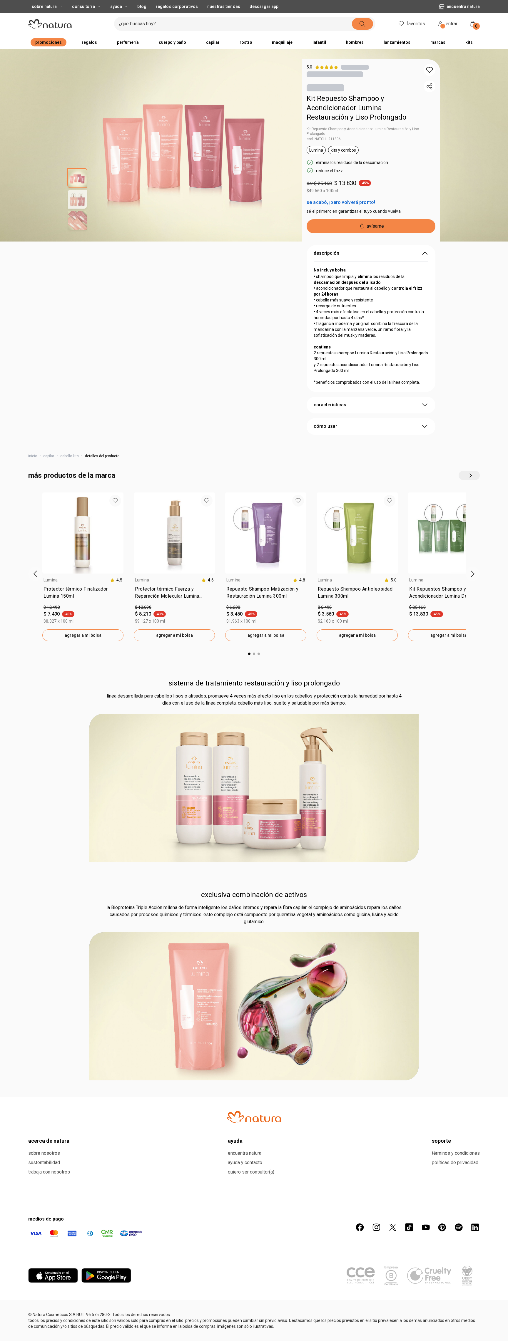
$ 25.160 (417, 607)
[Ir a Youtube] (425, 1227)
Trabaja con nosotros (49, 1172)
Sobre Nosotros (44, 1153)
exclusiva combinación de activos (254, 895)
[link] (83, 594)
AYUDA (116, 6)
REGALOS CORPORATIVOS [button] (177, 6)
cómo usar (325, 426)
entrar (450, 24)
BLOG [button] (141, 6)
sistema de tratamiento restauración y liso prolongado (254, 683)
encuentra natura (463, 6)
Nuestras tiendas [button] (223, 6)
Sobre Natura (44, 6)
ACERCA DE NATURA (48, 1141)
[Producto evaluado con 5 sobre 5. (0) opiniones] (355, 67)
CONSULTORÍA (83, 6)
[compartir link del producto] (429, 86)
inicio (32, 456)
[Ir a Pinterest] (442, 1227)
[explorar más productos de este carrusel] (469, 475)
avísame (375, 226)
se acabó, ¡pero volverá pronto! (341, 202)
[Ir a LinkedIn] (475, 1227)
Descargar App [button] (264, 6)
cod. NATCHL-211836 (324, 139)
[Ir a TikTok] (409, 1227)
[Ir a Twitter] (392, 1227)
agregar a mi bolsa (83, 635)
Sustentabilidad (44, 1162)
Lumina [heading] (51, 580)
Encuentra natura (244, 1153)
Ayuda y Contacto (245, 1162)
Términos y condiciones (456, 1153)
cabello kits (69, 456)
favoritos (416, 23)
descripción (326, 253)
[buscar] (362, 24)
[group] (82, 566)
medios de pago (46, 1219)
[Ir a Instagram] (376, 1227)
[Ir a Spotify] (458, 1227)
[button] (429, 70)
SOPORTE (441, 1141)
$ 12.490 (52, 607)
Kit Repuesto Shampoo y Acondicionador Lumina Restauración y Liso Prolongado (356, 107)
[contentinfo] (116, 580)
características (330, 405)
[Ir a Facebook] (360, 1227)
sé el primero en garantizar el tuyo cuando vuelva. (354, 211)
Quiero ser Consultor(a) (251, 1172)
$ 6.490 (325, 607)
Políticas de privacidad (455, 1162)
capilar (48, 456)
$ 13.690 (143, 607)
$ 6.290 (233, 607)
